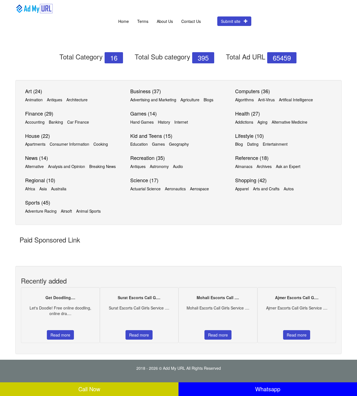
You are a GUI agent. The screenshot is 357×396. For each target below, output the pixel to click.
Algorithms (244, 99)
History (164, 122)
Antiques (54, 99)
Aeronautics (175, 188)
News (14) (36, 157)
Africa (30, 188)
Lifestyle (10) (249, 135)
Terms (142, 21)
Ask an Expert (288, 166)
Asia (43, 188)
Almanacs (243, 166)
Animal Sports (88, 211)
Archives (264, 166)
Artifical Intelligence (296, 99)
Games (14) (143, 113)
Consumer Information (69, 144)
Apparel (242, 188)
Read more (60, 335)
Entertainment (275, 144)
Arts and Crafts (266, 188)
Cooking (100, 144)
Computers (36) (252, 91)
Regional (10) (40, 180)
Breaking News (102, 166)
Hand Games (142, 122)
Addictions (244, 122)
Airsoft (66, 211)
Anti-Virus (266, 99)
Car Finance (78, 122)
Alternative (34, 166)
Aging (262, 122)
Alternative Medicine (289, 122)
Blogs (208, 99)
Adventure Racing (41, 211)
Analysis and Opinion (66, 166)
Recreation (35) (147, 157)
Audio (178, 166)
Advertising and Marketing (153, 99)
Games (158, 144)
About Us (165, 21)
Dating (253, 144)
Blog (239, 144)
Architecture (77, 99)
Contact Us (191, 21)
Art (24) (33, 91)
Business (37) (145, 91)
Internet (181, 122)
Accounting (35, 122)
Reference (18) (252, 157)
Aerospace (199, 188)
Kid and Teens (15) (151, 135)
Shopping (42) (251, 180)
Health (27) (247, 113)
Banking (56, 122)
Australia (58, 188)
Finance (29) (39, 113)
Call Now (89, 389)
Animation (34, 99)
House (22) (37, 135)
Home (123, 21)
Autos (289, 188)
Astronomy (159, 166)
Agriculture (189, 99)
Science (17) (144, 180)
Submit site (232, 21)
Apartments (35, 144)
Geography (179, 144)
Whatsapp (267, 389)
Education (139, 144)
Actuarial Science (145, 188)
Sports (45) (37, 202)
